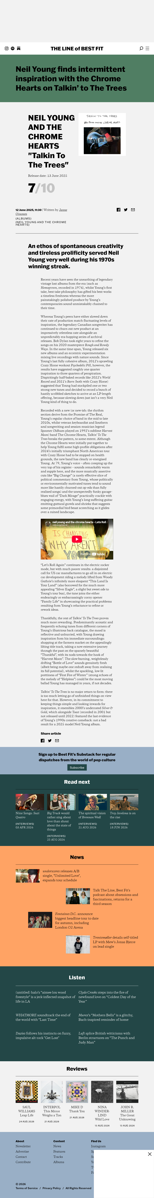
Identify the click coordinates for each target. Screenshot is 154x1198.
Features (59, 1152)
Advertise (22, 1152)
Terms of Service (27, 1188)
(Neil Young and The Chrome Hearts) (41, 223)
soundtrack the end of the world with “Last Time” (43, 1017)
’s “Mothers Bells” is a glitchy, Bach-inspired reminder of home (106, 1017)
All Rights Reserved (78, 1188)
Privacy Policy (52, 1188)
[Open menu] (147, 48)
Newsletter (23, 1146)
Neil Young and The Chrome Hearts (51, 132)
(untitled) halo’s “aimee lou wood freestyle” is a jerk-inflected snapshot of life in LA (45, 997)
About (20, 1141)
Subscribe (77, 767)
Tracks (58, 1157)
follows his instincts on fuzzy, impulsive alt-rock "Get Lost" (43, 1035)
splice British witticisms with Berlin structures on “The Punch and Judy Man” (107, 1038)
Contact (21, 1157)
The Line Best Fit (77, 48)
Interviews (24, 823)
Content (59, 1141)
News (57, 1146)
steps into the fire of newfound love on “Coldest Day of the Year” (107, 997)
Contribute (23, 1162)
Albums (23, 218)
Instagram (98, 1146)
